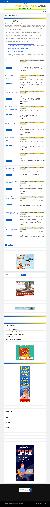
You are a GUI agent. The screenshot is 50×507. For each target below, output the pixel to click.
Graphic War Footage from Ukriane (15, 49)
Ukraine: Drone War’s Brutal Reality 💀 (13, 339)
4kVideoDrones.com (25, 5)
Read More (22, 72)
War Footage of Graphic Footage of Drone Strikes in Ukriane (21, 44)
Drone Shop (8, 414)
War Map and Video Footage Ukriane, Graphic (18, 48)
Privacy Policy (26, 11)
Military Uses (9, 83)
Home (18, 11)
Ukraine (7, 427)
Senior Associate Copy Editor (26, 63)
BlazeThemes (11, 504)
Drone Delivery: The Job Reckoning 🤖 (13, 336)
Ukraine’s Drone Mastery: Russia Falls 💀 (14, 331)
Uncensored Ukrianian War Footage (15, 51)
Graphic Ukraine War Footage (14, 45)
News (7, 424)
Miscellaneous (8, 422)
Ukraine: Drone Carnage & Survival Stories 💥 (15, 334)
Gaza (7, 417)
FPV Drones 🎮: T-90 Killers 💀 (12, 329)
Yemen (7, 430)
